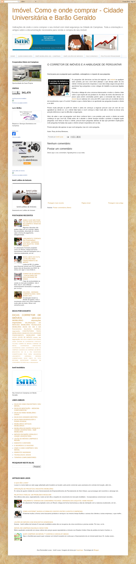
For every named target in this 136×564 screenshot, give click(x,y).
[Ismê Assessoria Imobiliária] (13, 101)
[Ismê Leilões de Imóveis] (13, 173)
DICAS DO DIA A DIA (32, 327)
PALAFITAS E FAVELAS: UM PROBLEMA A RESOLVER (32, 495)
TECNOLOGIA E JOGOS (22, 455)
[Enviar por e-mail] (72, 137)
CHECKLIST (37, 341)
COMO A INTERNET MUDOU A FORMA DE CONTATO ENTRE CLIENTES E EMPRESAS (52, 511)
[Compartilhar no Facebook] (78, 137)
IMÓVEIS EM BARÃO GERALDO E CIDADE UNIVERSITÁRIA (26, 435)
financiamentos (17, 329)
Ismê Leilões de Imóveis (18, 170)
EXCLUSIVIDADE (35, 333)
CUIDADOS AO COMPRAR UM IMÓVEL (30, 350)
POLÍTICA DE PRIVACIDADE (110, 56)
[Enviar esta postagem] (67, 137)
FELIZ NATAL (28, 354)
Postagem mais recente (56, 203)
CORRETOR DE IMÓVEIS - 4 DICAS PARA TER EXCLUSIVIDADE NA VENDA (31, 276)
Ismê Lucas (15, 131)
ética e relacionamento (32, 362)
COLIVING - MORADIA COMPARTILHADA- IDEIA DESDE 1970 (31, 294)
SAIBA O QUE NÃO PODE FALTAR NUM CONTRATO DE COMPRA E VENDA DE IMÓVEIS (32, 222)
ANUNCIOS (25, 333)
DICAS (15, 315)
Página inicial (86, 203)
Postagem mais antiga (115, 203)
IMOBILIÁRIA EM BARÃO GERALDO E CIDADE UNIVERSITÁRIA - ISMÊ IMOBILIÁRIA (27, 430)
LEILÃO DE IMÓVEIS (25, 337)
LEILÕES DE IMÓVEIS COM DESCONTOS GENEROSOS (33, 522)
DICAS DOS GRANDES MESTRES (25, 417)
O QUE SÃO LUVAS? (21, 483)
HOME (13, 56)
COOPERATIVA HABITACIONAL (31, 345)
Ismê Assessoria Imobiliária (19, 98)
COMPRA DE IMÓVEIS (25, 343)
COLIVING (15, 343)
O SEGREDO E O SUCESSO (24, 445)
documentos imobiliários (32, 329)
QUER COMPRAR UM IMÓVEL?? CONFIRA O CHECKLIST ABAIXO (46, 534)
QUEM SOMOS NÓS (25, 56)
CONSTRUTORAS (28, 331)
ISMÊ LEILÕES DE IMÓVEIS (73, 56)
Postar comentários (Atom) (62, 207)
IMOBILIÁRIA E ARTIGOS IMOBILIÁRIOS (22, 425)
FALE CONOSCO (92, 56)
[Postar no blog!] (74, 137)
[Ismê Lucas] (14, 135)
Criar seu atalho (16, 137)
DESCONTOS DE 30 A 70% (22, 352)
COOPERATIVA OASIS (18, 347)
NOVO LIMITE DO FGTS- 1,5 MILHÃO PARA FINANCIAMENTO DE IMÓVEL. (31, 259)
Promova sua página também (19, 103)
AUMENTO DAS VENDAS (34, 339)
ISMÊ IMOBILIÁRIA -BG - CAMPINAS (47, 56)
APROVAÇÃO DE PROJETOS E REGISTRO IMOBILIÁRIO (33, 489)
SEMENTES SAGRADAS (22, 452)
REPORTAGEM (24, 360)
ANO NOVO (24, 339)
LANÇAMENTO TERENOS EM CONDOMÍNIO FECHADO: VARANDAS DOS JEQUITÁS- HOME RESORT (32, 242)
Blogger (96, 550)
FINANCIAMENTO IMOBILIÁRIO (23, 335)
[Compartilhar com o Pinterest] (80, 137)
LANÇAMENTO (16, 356)
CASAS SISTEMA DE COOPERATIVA (22, 341)
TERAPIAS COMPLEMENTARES (25, 457)
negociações (16, 331)
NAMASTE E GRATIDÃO (22, 443)
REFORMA (15, 360)
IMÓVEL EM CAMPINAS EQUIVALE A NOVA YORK (31, 528)
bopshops (79, 550)
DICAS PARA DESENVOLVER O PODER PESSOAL (25, 420)
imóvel (113, 79)
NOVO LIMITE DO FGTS (32, 358)
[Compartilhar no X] (76, 137)
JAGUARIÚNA (37, 354)
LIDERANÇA (28, 356)
